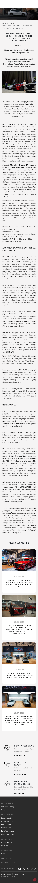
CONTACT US (6, 859)
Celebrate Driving (7, 807)
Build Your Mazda (7, 831)
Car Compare (6, 828)
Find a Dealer (6, 824)
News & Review (8, 23)
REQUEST (18, 755)
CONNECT (19, 774)
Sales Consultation (7, 818)
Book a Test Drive (7, 821)
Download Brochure (8, 834)
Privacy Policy (6, 874)
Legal (16, 874)
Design (3, 810)
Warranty (4, 846)
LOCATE (18, 794)
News (3, 854)
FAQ (23, 874)
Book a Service (6, 842)
